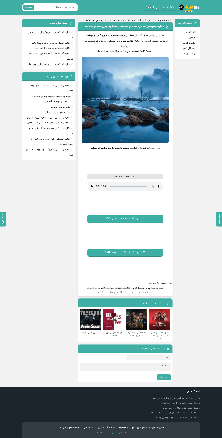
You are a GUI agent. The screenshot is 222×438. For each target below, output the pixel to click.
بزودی (163, 20)
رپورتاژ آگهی (189, 48)
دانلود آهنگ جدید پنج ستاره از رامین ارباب (49, 64)
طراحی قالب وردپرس (115, 433)
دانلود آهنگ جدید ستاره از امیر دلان (52, 48)
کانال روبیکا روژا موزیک (161, 283)
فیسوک (91, 288)
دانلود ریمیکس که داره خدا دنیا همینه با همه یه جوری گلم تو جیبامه (124, 26)
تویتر (97, 288)
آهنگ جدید (168, 7)
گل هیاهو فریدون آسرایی (58, 101)
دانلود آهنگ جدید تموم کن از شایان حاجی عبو (176, 398)
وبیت (99, 433)
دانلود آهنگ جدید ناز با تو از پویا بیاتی (51, 43)
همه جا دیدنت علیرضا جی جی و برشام (51, 96)
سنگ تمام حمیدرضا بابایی (57, 112)
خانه (170, 20)
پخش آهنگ (151, 7)
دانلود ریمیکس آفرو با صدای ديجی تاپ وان (49, 117)
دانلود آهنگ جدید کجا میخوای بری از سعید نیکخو (174, 412)
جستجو (28, 7)
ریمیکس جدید (135, 292)
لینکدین (104, 288)
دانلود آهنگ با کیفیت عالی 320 (123, 218)
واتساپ (112, 288)
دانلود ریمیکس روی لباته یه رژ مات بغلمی (49, 123)
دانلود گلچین (188, 43)
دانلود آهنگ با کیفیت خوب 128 (123, 252)
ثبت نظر (163, 377)
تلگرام (119, 288)
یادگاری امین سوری (61, 107)
